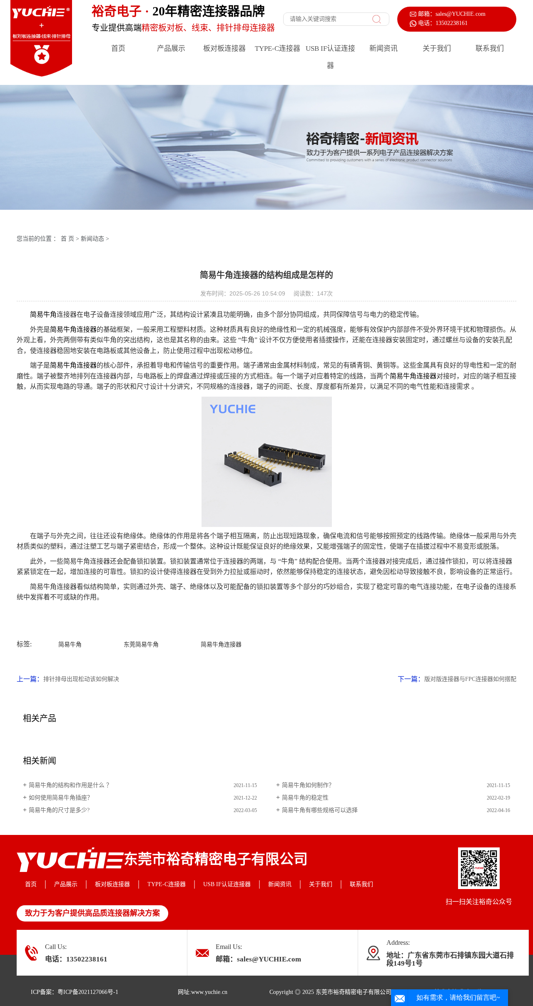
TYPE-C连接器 (277, 48)
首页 (118, 48)
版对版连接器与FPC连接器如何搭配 (470, 679)
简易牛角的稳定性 (305, 798)
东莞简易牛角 (141, 644)
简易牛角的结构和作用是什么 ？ (70, 785)
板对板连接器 (224, 48)
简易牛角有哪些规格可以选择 (320, 810)
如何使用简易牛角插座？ (61, 798)
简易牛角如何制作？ (308, 785)
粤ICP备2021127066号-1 (87, 992)
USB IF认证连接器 (330, 57)
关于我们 (437, 48)
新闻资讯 (383, 48)
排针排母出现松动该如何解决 (81, 679)
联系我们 (490, 48)
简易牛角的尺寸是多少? (59, 810)
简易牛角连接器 (73, 329)
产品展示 (171, 48)
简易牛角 (43, 314)
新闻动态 (92, 239)
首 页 (67, 239)
